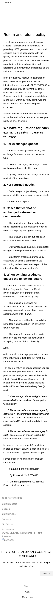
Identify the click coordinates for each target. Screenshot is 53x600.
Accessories (8, 529)
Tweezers (6, 519)
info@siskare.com (30, 469)
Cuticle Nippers (9, 504)
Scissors (6, 509)
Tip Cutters (7, 524)
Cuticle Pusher (9, 514)
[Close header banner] (3, 545)
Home (4, 21)
